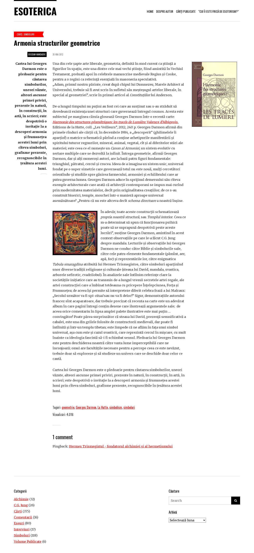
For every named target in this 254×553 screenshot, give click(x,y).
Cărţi (19, 34)
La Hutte (103, 407)
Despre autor (164, 11)
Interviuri (22, 529)
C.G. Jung (21, 505)
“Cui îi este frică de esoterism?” (218, 11)
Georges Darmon (86, 407)
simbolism (115, 407)
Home (150, 11)
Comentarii (23, 517)
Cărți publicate (185, 11)
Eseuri (19, 523)
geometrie (68, 407)
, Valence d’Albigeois (115, 122)
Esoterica (35, 11)
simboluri (129, 407)
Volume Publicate (27, 541)
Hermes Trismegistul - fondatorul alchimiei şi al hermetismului (121, 446)
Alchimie (21, 499)
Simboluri (29, 34)
